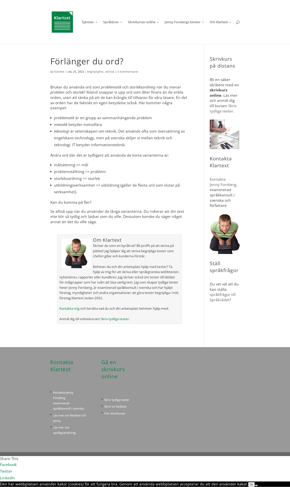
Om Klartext (219, 22)
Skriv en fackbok (115, 406)
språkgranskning (64, 433)
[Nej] (256, 485)
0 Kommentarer (128, 71)
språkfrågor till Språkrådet (223, 297)
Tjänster (88, 22)
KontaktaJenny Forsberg (223, 182)
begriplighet (95, 71)
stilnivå (109, 71)
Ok (251, 484)
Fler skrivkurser (114, 413)
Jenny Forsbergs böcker (182, 22)
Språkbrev (111, 22)
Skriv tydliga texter (115, 319)
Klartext (59, 71)
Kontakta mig (69, 308)
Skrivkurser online (141, 22)
